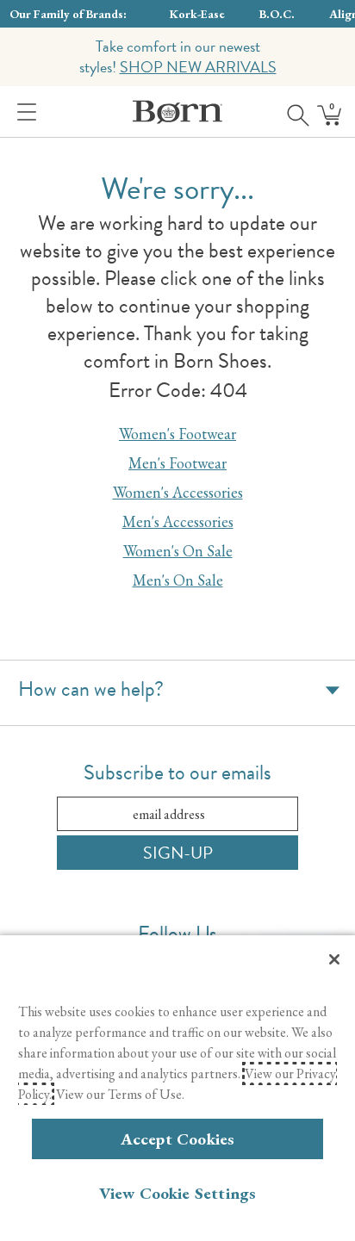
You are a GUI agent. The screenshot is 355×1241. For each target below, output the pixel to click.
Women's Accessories (178, 492)
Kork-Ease (197, 14)
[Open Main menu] (23, 112)
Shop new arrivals (198, 66)
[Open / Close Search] (292, 112)
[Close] (334, 959)
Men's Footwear (177, 463)
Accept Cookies (178, 1139)
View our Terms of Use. (120, 1094)
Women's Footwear (177, 434)
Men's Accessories (178, 521)
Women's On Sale (178, 551)
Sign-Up (178, 853)
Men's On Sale (178, 580)
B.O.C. (277, 14)
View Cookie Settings (178, 1193)
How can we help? (91, 689)
